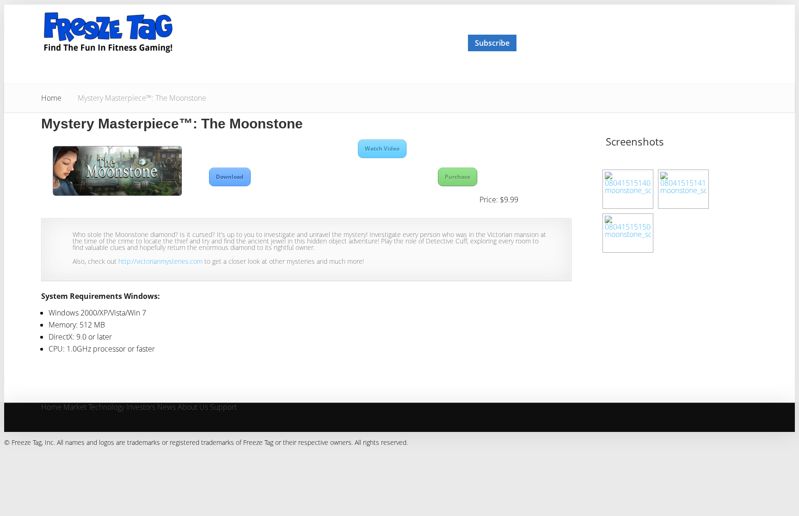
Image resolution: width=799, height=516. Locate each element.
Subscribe (492, 43)
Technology (106, 407)
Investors (140, 407)
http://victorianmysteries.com (160, 261)
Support (223, 407)
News (166, 407)
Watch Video (382, 148)
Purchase (457, 177)
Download (230, 177)
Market (74, 407)
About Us (193, 407)
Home (51, 98)
